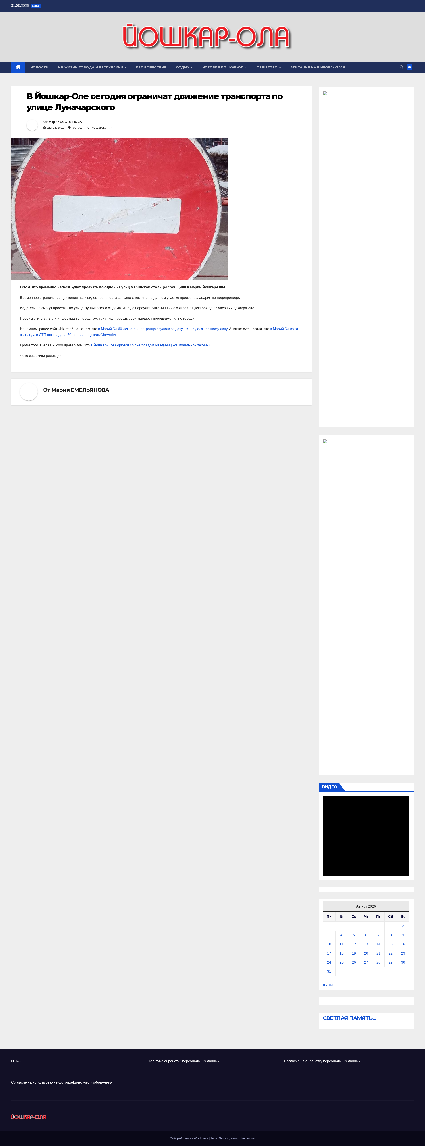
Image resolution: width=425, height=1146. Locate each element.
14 (378, 944)
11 (341, 944)
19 (354, 953)
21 (378, 953)
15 (391, 944)
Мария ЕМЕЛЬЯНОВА (65, 122)
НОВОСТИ (39, 67)
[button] (401, 67)
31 (329, 971)
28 (378, 962)
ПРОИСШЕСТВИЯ (151, 67)
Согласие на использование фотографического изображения (61, 1082)
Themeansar (247, 1138)
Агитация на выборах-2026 (317, 67)
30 (403, 962)
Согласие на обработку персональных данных (322, 1061)
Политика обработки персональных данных (183, 1061)
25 (342, 962)
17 (329, 953)
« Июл (328, 985)
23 (403, 953)
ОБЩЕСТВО (268, 67)
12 (354, 944)
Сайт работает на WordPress (189, 1138)
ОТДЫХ (183, 67)
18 (342, 953)
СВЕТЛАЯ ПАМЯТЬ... (350, 1018)
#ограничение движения (92, 127)
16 (403, 944)
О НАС (16, 1061)
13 (366, 944)
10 (329, 944)
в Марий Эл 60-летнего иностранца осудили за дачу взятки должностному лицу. (163, 329)
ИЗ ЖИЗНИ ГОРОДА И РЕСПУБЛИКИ (91, 67)
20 (366, 953)
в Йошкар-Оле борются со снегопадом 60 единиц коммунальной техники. (151, 345)
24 (329, 962)
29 (391, 962)
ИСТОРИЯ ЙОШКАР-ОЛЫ (224, 67)
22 (391, 953)
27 (366, 962)
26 (354, 962)
